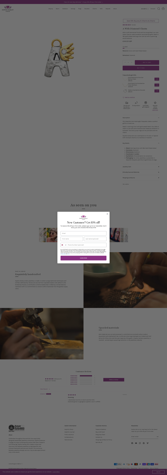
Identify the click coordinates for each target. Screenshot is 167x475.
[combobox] (64, 245)
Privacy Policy (63, 254)
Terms (68, 254)
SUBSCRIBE (83, 258)
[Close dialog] (107, 213)
